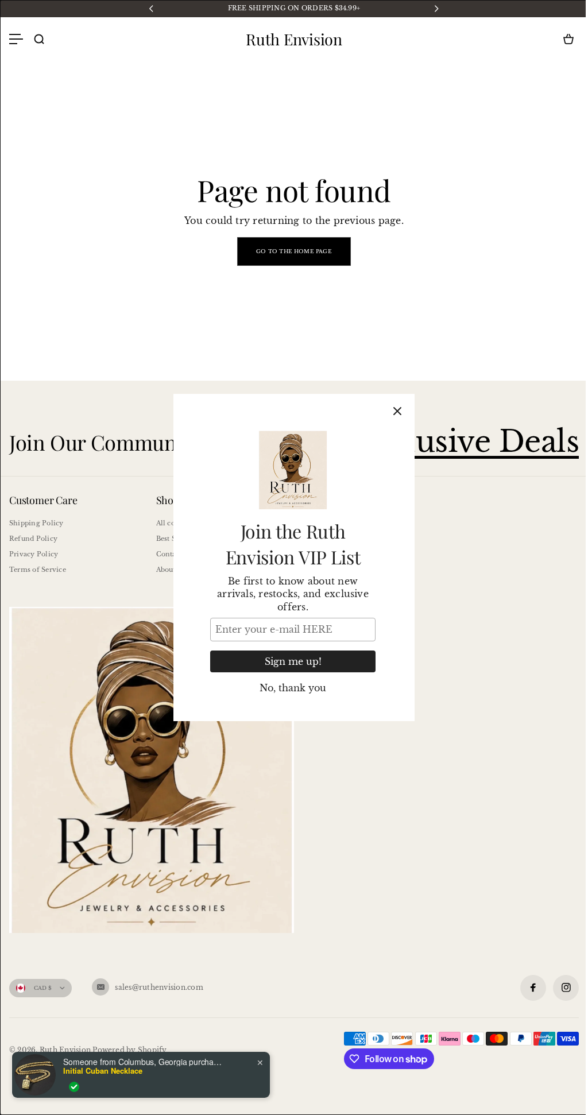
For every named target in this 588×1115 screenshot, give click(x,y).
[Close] (397, 411)
